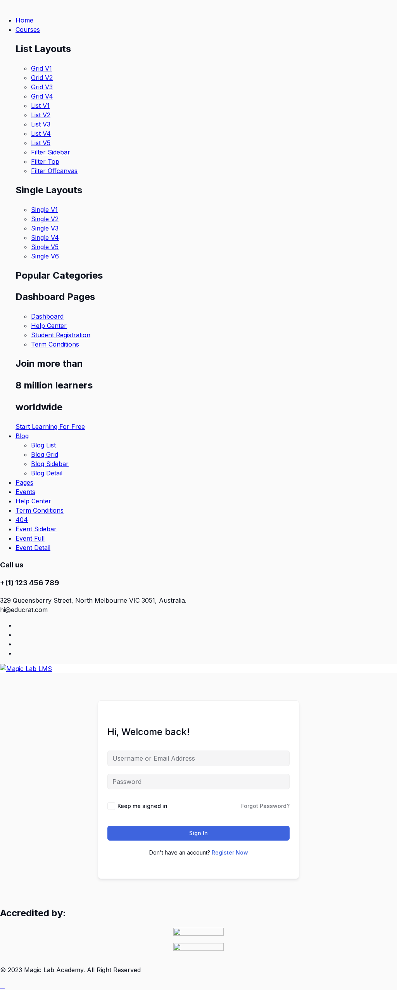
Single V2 (45, 219)
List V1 (40, 105)
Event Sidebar (36, 529)
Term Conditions (55, 344)
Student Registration (60, 335)
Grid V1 (41, 68)
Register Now (230, 852)
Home (24, 20)
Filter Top (45, 161)
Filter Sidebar (50, 152)
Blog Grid (44, 454)
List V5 (40, 143)
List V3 (40, 124)
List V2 (40, 115)
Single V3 (45, 228)
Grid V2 (42, 77)
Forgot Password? (265, 806)
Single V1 (44, 209)
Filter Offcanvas (54, 171)
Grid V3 (42, 87)
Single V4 (45, 237)
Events (25, 492)
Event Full (30, 538)
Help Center (49, 325)
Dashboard (47, 316)
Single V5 (45, 247)
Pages (24, 482)
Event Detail (33, 547)
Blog (22, 436)
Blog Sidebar (50, 464)
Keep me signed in (142, 806)
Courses (28, 29)
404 (22, 520)
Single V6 (45, 256)
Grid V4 (42, 96)
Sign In (198, 833)
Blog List (43, 445)
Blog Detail (46, 473)
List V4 (41, 133)
